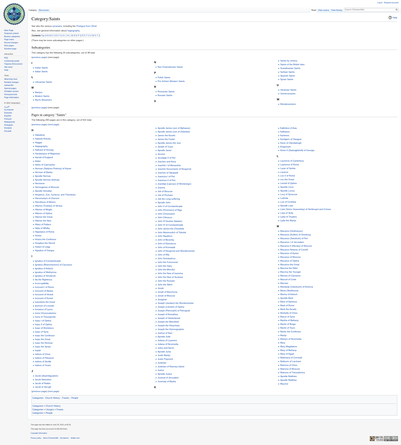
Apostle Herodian (43, 191)
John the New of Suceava (170, 277)
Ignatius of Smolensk (45, 276)
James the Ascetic (166, 135)
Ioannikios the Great (45, 302)
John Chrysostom (166, 213)
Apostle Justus (165, 374)
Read (313, 10)
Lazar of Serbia (287, 168)
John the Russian (166, 281)
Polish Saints (164, 77)
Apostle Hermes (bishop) (47, 179)
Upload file (8, 85)
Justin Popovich (165, 359)
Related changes (11, 82)
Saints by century (288, 60)
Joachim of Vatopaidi (168, 172)
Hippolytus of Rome (44, 231)
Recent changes (11, 43)
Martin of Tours (287, 328)
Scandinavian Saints (290, 68)
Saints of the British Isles (292, 64)
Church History (52, 398)
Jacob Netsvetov (43, 379)
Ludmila (284, 198)
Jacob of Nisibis (42, 383)
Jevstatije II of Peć (167, 158)
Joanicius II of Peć (167, 180)
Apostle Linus (287, 187)
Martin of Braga (288, 324)
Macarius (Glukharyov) (291, 231)
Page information (11, 97)
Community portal (11, 61)
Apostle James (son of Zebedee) (174, 131)
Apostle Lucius (287, 190)
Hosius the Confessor (45, 239)
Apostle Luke (286, 205)
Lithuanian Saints (43, 82)
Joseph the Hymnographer (171, 329)
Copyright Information (39, 433)
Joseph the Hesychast (169, 325)
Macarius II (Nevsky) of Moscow (296, 246)
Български (8, 110)
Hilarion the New (43, 220)
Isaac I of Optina (43, 320)
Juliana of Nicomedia (168, 344)
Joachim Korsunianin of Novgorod (174, 169)
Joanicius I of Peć (166, 176)
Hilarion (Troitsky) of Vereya (48, 205)
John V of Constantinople (170, 206)
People (74, 398)
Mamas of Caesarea (290, 275)
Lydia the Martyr (288, 220)
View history (336, 10)
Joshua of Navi (165, 333)
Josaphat (162, 299)
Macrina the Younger (290, 272)
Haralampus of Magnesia (47, 153)
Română (8, 128)
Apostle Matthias (288, 380)
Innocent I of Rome (44, 287)
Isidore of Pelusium (44, 358)
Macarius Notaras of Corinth (294, 249)
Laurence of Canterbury (292, 161)
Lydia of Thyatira (288, 216)
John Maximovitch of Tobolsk (172, 232)
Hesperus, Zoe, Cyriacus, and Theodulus (55, 194)
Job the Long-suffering (169, 199)
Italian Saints (41, 71)
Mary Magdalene (288, 346)
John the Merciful (166, 269)
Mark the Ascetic (288, 309)
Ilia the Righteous (43, 279)
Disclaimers (64, 438)
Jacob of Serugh (43, 387)
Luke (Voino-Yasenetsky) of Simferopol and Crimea (305, 209)
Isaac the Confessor (45, 335)
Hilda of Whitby (42, 228)
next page (53, 124)
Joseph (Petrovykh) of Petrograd (174, 310)
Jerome (161, 154)
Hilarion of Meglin (43, 209)
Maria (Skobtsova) (289, 290)
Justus (161, 370)
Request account (391, 3)
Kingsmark (285, 146)
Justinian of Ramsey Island (171, 366)
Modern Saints (42, 96)
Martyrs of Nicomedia (290, 339)
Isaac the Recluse (44, 343)
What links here (10, 79)
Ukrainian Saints (288, 90)
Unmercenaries (287, 93)
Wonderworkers (288, 104)
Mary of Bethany (288, 350)
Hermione (40, 183)
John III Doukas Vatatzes (170, 221)
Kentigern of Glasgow (291, 139)
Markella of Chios (288, 313)
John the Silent (165, 284)
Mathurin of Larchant (290, 361)
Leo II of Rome (287, 175)
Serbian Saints (287, 72)
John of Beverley (166, 239)
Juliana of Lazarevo (167, 340)
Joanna (161, 187)
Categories (37, 398)
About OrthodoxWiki (50, 438)
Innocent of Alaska (44, 291)
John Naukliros (165, 236)
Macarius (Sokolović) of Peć (294, 238)
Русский (7, 131)
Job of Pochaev (165, 195)
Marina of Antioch (288, 294)
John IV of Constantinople (170, 225)
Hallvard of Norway (44, 150)
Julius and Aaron (166, 348)
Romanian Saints (166, 91)
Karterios (284, 135)
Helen (38, 161)
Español (7, 116)
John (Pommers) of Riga (170, 210)
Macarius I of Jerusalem (292, 242)
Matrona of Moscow (290, 369)
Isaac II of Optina (43, 324)
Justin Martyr (164, 355)
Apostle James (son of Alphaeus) (174, 128)
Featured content (11, 33)
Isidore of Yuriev (43, 365)
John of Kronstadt (166, 247)
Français (8, 119)
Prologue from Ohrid (86, 26)
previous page (39, 57)
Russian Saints (165, 95)
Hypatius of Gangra (44, 250)
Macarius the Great (289, 264)
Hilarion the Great (43, 217)
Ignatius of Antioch (44, 268)
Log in (380, 3)
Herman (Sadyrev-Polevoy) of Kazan (53, 168)
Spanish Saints (287, 75)
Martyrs (38, 92)
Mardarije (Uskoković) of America (296, 286)
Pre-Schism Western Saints (171, 81)
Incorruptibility (42, 283)
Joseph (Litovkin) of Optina (171, 307)
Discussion (44, 10)
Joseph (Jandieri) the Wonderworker (176, 303)
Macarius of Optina (289, 260)
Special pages (10, 88)
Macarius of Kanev (289, 253)
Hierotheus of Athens (45, 202)
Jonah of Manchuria (167, 292)
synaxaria (57, 26)
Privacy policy (36, 438)
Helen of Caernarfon (45, 164)
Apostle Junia (164, 351)
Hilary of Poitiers (43, 224)
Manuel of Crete (288, 279)
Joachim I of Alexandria (169, 165)
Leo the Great (287, 179)
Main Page (8, 30)
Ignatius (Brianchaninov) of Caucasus (53, 264)
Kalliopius (285, 131)
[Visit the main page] (13, 12)
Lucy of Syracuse (288, 194)
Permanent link (10, 94)
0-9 (46, 35)
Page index (9, 39)
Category (33, 10)
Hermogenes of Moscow (47, 187)
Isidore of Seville (43, 361)
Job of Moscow (165, 191)
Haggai (38, 142)
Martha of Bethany (289, 320)
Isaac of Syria (41, 331)
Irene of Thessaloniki (45, 317)
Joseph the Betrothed (168, 321)
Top (42, 35)
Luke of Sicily (286, 213)
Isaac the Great (42, 339)
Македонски (9, 122)
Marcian (284, 283)
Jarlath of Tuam (165, 146)
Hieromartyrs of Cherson (47, 198)
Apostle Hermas (43, 176)
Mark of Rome (287, 305)
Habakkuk (40, 135)
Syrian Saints (286, 79)
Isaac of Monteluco (44, 328)
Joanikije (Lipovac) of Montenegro (174, 184)
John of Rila (163, 254)
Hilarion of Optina (43, 213)
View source (323, 10)
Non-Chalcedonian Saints (170, 67)
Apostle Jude (164, 336)
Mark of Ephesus (288, 301)
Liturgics (50, 409)
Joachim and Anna (167, 161)
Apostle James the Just (169, 143)
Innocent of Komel (44, 298)
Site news (8, 67)
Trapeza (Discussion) (13, 64)
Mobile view (75, 438)
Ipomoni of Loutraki (44, 305)
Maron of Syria (287, 316)
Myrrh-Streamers (43, 100)
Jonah (161, 288)
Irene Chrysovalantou (45, 313)
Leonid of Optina (288, 183)
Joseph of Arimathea (168, 314)
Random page (10, 49)
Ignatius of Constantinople (48, 261)
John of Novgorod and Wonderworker (176, 251)
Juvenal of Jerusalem (168, 377)
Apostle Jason (165, 150)
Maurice (284, 383)
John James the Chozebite (171, 228)
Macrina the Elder (289, 268)
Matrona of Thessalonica (292, 372)
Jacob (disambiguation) (46, 375)
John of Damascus (167, 243)
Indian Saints (41, 67)
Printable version (11, 91)
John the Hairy (165, 266)
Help (395, 17)
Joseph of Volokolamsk (169, 318)
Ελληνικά (8, 113)
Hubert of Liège (42, 247)
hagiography (73, 30)
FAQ (6, 58)
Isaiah (38, 350)
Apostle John (164, 202)
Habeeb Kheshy (43, 138)
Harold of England (44, 157)
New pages (9, 46)
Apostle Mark (286, 298)
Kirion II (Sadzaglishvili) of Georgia (297, 150)
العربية (6, 107)
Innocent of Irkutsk (44, 294)
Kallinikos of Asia (288, 128)
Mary (282, 342)
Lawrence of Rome (289, 164)
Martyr (283, 335)
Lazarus (284, 172)
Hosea (38, 235)
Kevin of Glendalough (291, 143)
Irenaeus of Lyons (44, 309)
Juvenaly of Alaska (167, 381)
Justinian (162, 362)
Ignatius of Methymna (45, 272)
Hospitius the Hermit (45, 243)
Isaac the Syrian (43, 346)
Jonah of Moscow (166, 295)
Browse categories (12, 36)
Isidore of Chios (42, 354)
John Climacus (165, 217)
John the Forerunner (168, 262)
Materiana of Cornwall (291, 357)
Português (8, 125)
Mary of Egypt (287, 354)
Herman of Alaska (43, 172)
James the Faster (166, 139)
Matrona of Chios (288, 365)
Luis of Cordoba (288, 202)
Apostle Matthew (288, 376)
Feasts (65, 398)
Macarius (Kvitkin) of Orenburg (295, 234)
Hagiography (41, 146)
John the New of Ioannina (170, 273)
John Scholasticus (166, 258)
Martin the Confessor (290, 331)
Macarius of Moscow (290, 257)
